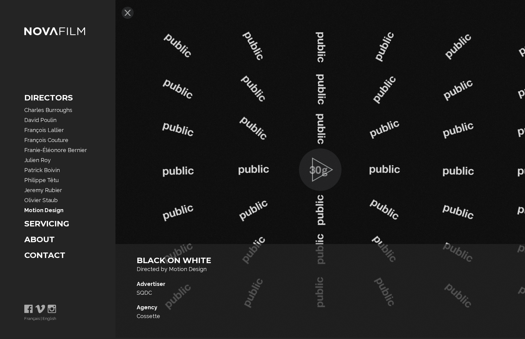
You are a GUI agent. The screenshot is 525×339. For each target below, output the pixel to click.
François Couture (46, 140)
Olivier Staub (41, 200)
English (49, 318)
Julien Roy (37, 160)
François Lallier (44, 130)
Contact (44, 255)
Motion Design (43, 210)
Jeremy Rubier (43, 190)
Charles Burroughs (48, 110)
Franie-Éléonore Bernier (55, 150)
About (39, 239)
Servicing (46, 224)
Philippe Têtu (41, 180)
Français (32, 318)
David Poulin (40, 120)
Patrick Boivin (42, 170)
